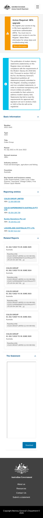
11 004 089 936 (14, 201)
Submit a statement (21, 497)
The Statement (13, 356)
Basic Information (12, 117)
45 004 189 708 (14, 213)
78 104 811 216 (14, 222)
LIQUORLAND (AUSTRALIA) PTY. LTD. (19, 228)
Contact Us (21, 493)
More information (20, 46)
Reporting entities (12, 192)
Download (29, 445)
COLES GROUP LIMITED (14, 199)
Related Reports (11, 238)
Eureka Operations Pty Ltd (15, 219)
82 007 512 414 (14, 231)
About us (21, 484)
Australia (20, 253)
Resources (21, 488)
